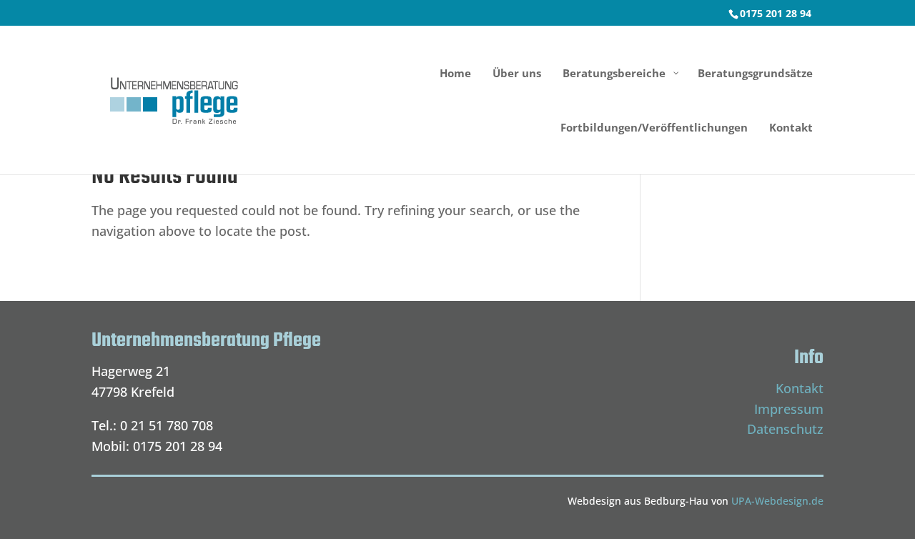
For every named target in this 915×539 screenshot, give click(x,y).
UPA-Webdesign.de (777, 501)
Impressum (789, 408)
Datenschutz (785, 428)
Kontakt (800, 388)
